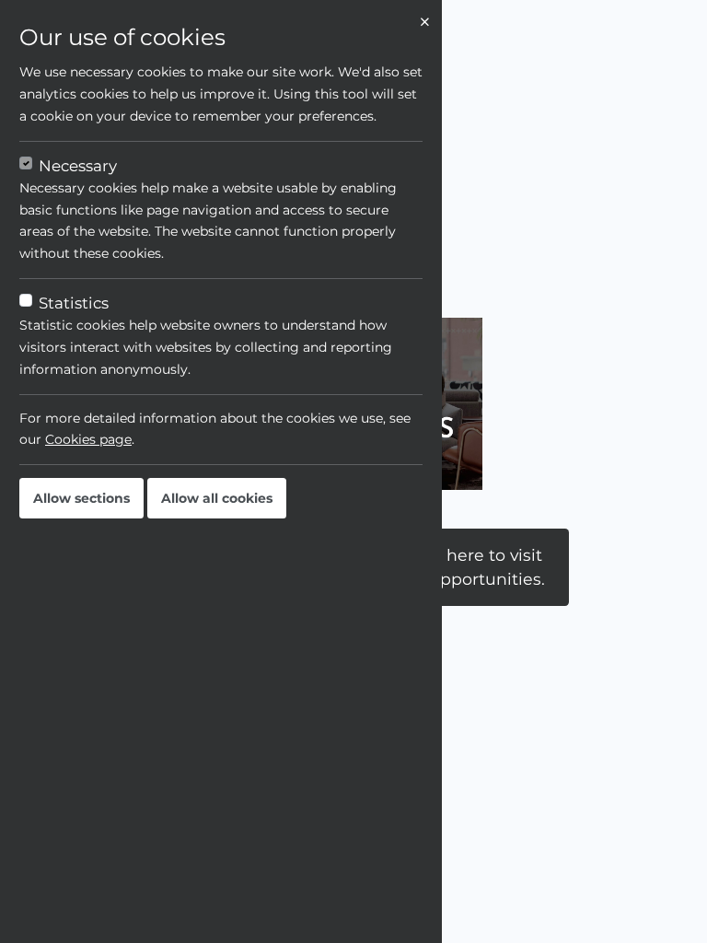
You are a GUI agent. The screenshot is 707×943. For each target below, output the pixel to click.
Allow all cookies (216, 498)
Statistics (74, 303)
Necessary (78, 166)
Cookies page (88, 439)
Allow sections (81, 498)
